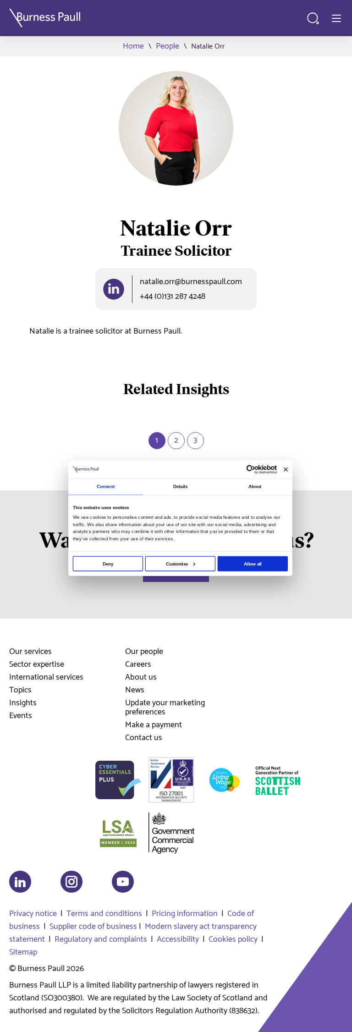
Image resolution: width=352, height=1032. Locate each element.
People (167, 46)
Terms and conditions (104, 914)
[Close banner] (286, 469)
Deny (108, 563)
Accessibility (178, 939)
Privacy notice (33, 914)
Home (133, 46)
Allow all (253, 563)
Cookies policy (233, 939)
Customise (177, 563)
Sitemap (23, 952)
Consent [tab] (106, 486)
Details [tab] (180, 486)
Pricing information (185, 914)
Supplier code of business (93, 926)
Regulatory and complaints (101, 939)
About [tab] (254, 486)
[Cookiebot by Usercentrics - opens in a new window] (251, 469)
